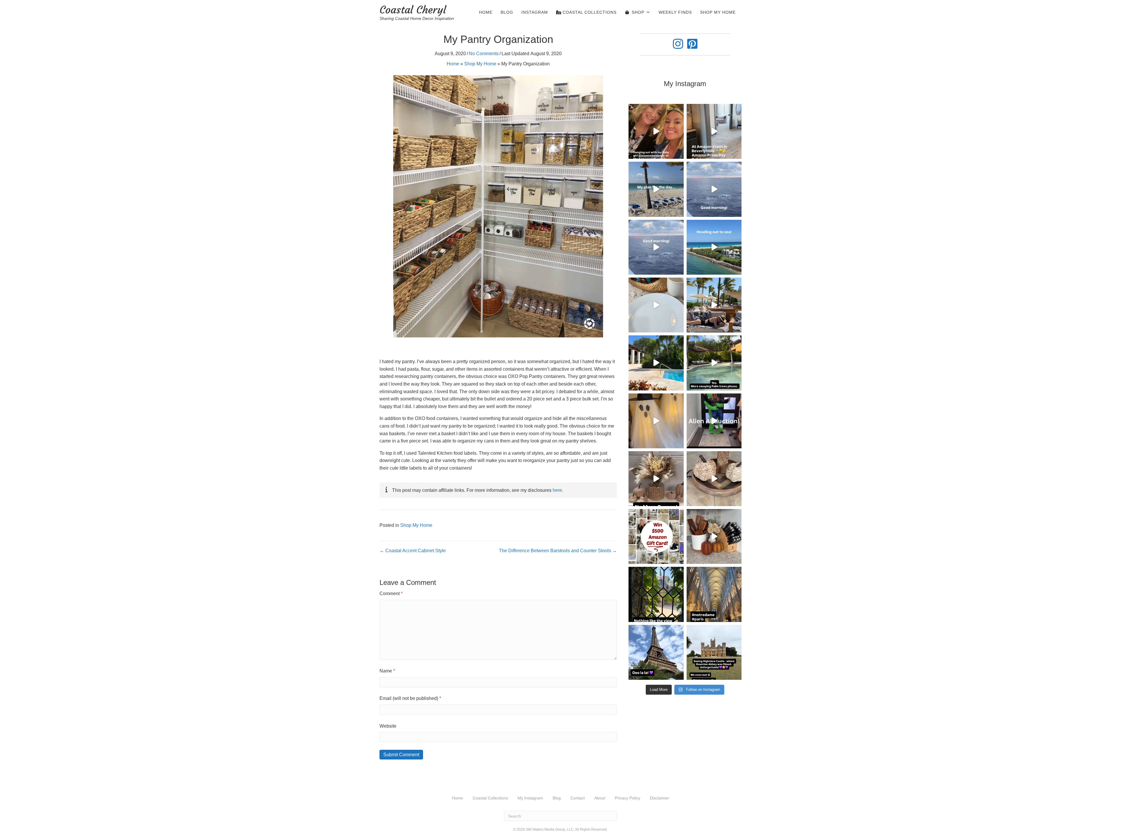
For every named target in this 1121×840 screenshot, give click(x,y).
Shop (638, 12)
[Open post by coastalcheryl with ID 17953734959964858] (714, 189)
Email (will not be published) (410, 698)
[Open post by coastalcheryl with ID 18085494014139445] (714, 247)
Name (387, 670)
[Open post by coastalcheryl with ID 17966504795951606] (656, 652)
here (557, 490)
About (599, 798)
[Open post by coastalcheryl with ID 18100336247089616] (656, 247)
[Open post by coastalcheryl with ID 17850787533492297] (714, 594)
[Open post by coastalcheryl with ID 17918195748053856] (656, 478)
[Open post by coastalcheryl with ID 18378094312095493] (656, 362)
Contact (577, 798)
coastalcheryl (655, 109)
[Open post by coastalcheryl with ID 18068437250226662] (656, 305)
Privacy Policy (627, 798)
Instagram (534, 12)
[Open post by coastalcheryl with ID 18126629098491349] (656, 420)
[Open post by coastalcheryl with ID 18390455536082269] (656, 189)
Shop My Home (718, 12)
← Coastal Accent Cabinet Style (413, 550)
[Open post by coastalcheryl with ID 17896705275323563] (656, 536)
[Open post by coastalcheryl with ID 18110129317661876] (714, 362)
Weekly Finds (675, 12)
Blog (507, 12)
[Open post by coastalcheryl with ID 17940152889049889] (656, 594)
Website (388, 726)
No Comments (484, 53)
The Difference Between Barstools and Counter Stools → (558, 550)
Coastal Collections (589, 12)
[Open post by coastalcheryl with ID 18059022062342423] (714, 305)
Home (485, 12)
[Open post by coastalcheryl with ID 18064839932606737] (714, 536)
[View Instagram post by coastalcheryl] (678, 153)
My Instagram (530, 798)
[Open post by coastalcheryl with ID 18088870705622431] (714, 652)
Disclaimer (659, 798)
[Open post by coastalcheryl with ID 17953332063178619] (656, 131)
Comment (391, 593)
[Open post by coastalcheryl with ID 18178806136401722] (714, 131)
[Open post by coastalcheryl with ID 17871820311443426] (714, 420)
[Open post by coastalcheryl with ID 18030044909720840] (714, 478)
